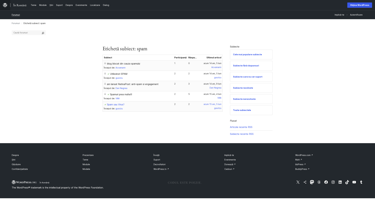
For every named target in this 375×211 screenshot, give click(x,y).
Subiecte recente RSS (242, 133)
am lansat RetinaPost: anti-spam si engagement (132, 84)
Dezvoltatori (160, 164)
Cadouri (229, 169)
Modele (86, 169)
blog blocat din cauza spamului (123, 63)
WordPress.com (304, 155)
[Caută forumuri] (43, 32)
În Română (44, 182)
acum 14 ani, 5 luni (212, 63)
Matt (298, 159)
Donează (230, 164)
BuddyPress (302, 169)
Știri (13, 159)
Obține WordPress (359, 5)
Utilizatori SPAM (118, 73)
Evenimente (230, 159)
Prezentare (88, 155)
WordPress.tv (161, 169)
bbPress (300, 164)
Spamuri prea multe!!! (121, 94)
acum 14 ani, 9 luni (212, 83)
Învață (156, 155)
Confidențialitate (20, 169)
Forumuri (16, 14)
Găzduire (16, 164)
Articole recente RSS (241, 127)
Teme (85, 159)
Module (86, 164)
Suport (157, 159)
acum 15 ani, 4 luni (212, 94)
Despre (15, 155)
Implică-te (229, 155)
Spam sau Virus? (115, 104)
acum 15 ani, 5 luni (212, 104)
